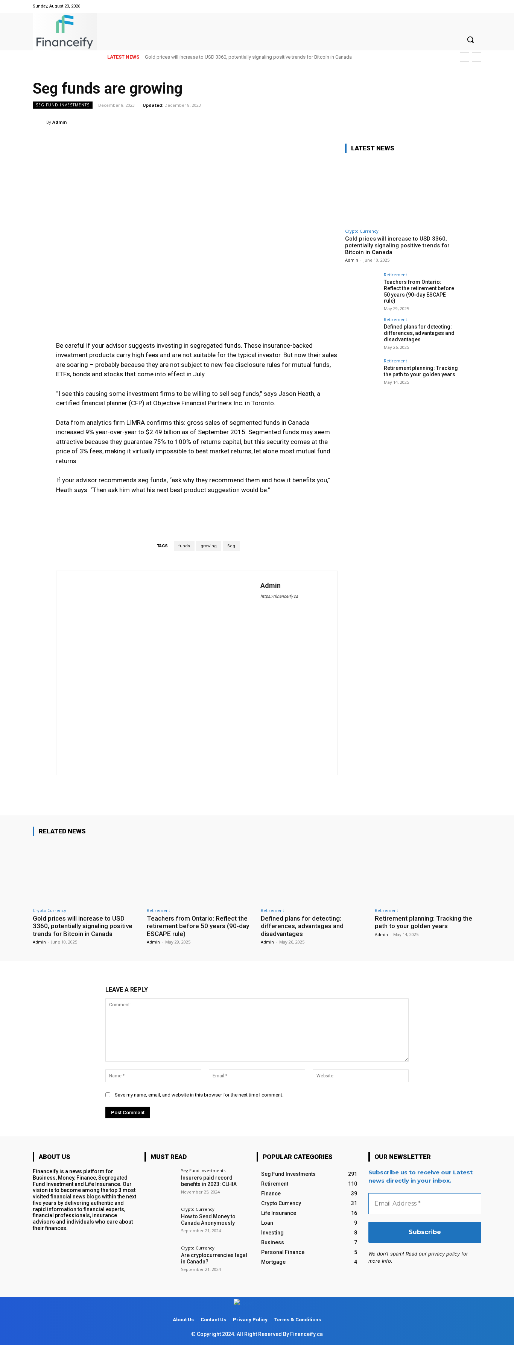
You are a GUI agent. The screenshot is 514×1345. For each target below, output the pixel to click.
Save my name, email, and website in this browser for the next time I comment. (199, 1095)
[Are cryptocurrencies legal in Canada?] (160, 1261)
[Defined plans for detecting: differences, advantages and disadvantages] (362, 334)
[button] (470, 39)
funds (184, 546)
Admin (59, 122)
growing (209, 546)
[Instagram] (476, 6)
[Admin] (39, 122)
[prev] (464, 57)
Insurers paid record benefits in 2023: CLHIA (209, 1181)
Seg (231, 546)
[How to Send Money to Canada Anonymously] (160, 1222)
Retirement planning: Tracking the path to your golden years (421, 371)
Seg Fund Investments (63, 105)
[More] (473, 121)
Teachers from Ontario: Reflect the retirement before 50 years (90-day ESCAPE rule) (419, 291)
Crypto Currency (362, 231)
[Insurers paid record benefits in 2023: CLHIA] (160, 1184)
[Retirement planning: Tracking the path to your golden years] (362, 375)
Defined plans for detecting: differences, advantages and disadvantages (419, 333)
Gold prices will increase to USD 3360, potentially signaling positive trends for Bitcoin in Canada (248, 57)
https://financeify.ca (279, 596)
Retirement (395, 275)
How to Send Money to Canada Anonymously (208, 1219)
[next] (476, 57)
